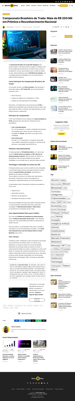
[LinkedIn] (4, 76)
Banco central (56, 184)
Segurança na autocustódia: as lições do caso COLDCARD (65, 147)
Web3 (16, 308)
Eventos (53, 209)
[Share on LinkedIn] (68, 27)
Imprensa (35, 349)
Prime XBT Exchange (37, 300)
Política (56, 249)
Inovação (55, 220)
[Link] (11, 5)
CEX (65, 188)
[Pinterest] (4, 79)
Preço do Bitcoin (59, 389)
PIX (69, 246)
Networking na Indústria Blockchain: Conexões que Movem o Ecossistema (65, 295)
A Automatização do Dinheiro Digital (63, 166)
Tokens (11, 308)
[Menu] (3, 5)
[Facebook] (4, 68)
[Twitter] (4, 72)
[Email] (4, 83)
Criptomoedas (18, 305)
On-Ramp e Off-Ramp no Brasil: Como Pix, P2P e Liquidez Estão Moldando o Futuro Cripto (65, 306)
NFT (41, 305)
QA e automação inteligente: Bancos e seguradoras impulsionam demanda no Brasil (65, 89)
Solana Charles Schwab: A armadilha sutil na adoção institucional (24, 357)
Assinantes (64, 5)
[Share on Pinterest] (66, 27)
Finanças (55, 213)
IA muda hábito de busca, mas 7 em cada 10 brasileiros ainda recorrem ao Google (65, 109)
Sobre (13, 389)
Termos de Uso (49, 389)
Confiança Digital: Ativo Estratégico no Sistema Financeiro (64, 60)
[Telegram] (4, 87)
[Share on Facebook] (61, 27)
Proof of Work (64, 252)
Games (52, 216)
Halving (59, 216)
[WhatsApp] (4, 91)
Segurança (59, 255)
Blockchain (46, 5)
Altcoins (40, 5)
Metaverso (36, 305)
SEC (52, 255)
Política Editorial (21, 389)
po (51, 249)
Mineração (55, 245)
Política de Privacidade (38, 389)
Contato (28, 389)
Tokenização (56, 266)
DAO (68, 198)
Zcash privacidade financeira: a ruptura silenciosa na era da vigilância (8, 357)
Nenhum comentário (27, 27)
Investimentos (57, 231)
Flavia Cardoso (10, 27)
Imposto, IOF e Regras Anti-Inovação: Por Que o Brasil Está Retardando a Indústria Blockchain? (65, 158)
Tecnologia (6, 14)
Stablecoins (56, 258)
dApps (53, 202)
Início (4, 10)
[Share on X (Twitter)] (64, 27)
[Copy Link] (4, 94)
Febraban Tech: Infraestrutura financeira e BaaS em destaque (65, 79)
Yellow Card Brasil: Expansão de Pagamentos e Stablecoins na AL (65, 99)
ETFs (64, 206)
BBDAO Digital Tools (40, 392)
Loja (59, 5)
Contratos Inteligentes (56, 193)
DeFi (25, 305)
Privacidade (5, 349)
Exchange (62, 209)
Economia (33, 5)
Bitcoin (23, 5)
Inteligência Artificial (60, 224)
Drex (69, 202)
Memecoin (55, 234)
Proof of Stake (54, 251)
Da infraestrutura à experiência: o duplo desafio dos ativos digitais (65, 70)
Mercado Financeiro (60, 238)
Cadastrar (61, 133)
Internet (55, 227)
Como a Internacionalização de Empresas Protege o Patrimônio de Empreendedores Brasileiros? (64, 284)
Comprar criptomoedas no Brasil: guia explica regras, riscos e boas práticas (39, 358)
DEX (64, 202)
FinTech (65, 213)
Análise (28, 5)
